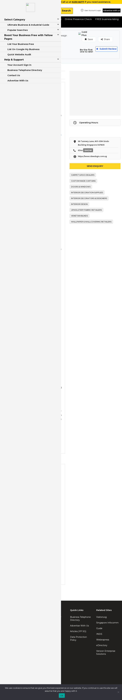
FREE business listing (107, 19)
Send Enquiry (95, 166)
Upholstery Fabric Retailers (86, 210)
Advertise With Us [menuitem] (17, 80)
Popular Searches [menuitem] (17, 30)
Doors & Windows (80, 187)
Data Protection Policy (78, 638)
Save (90, 39)
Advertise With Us (79, 625)
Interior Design (79, 204)
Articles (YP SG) (78, 631)
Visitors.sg (101, 617)
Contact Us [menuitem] (13, 75)
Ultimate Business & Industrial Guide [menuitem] (28, 24)
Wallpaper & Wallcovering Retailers (91, 222)
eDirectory (101, 645)
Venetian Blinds (79, 216)
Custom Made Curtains (83, 181)
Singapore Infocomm (107, 622)
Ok (61, 695)
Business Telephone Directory (80, 618)
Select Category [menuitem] (14, 19)
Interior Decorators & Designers (89, 198)
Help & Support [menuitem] (14, 59)
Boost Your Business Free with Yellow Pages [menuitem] (28, 37)
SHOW (88, 150)
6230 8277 (78, 2)
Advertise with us (111, 10)
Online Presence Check (78, 19)
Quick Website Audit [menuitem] (19, 54)
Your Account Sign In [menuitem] (19, 64)
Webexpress (102, 639)
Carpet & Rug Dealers (82, 175)
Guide (99, 628)
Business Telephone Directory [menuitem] (24, 70)
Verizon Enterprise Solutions (105, 652)
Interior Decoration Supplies (87, 192)
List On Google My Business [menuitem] (23, 49)
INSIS (99, 634)
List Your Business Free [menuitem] (20, 44)
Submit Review (107, 49)
